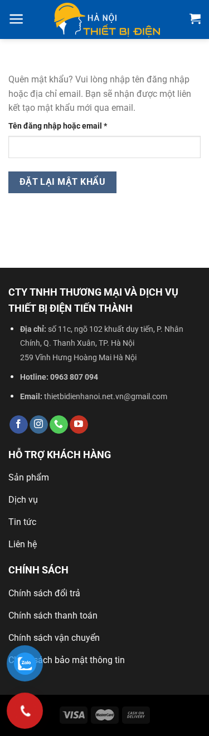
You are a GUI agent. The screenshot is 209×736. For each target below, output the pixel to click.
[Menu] (16, 18)
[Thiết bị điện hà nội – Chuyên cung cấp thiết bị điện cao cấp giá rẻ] (107, 19)
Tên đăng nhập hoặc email (66, 127)
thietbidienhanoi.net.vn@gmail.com (105, 396)
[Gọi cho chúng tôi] (59, 424)
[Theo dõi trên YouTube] (79, 424)
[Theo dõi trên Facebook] (18, 424)
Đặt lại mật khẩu (62, 182)
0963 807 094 (74, 377)
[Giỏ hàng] (195, 18)
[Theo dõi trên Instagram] (39, 424)
